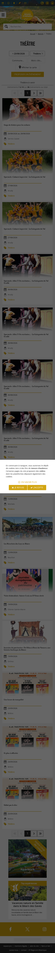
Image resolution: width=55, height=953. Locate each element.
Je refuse (19, 487)
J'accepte (38, 487)
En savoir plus (29, 482)
